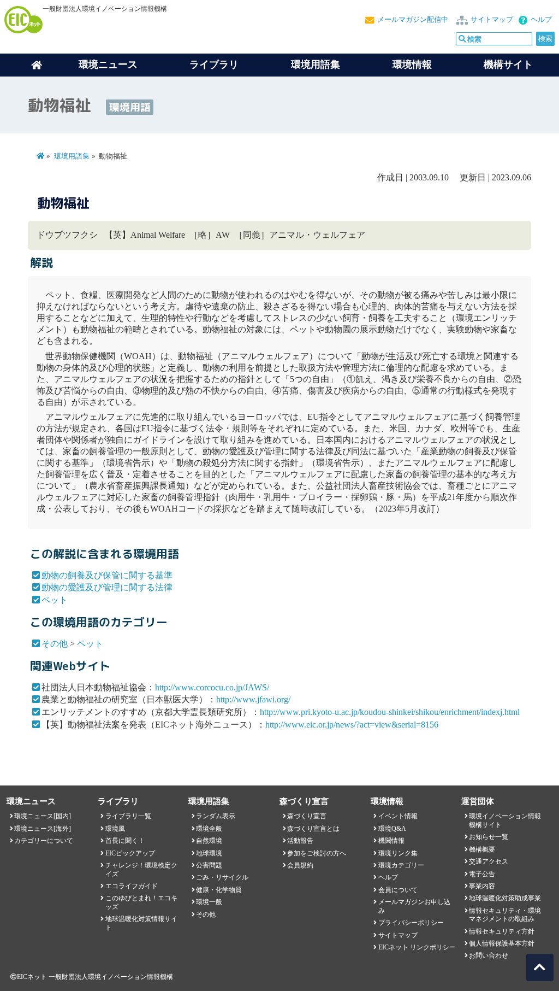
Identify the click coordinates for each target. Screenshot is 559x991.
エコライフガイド (131, 886)
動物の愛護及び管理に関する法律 (107, 587)
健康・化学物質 (219, 890)
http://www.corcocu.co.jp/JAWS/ (212, 687)
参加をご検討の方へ (316, 853)
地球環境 (209, 853)
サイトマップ (492, 20)
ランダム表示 (215, 816)
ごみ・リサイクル (222, 877)
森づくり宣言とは (313, 828)
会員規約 (300, 865)
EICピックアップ (130, 853)
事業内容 (482, 886)
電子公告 (482, 874)
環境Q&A (392, 828)
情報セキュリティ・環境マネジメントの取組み (505, 915)
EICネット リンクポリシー (417, 947)
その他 (54, 643)
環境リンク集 (398, 853)
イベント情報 (398, 816)
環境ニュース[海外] (42, 828)
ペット (54, 600)
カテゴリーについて (43, 841)
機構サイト (508, 64)
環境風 (115, 828)
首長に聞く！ (125, 841)
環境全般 (209, 828)
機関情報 (391, 841)
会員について (398, 890)
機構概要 (482, 849)
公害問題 (209, 865)
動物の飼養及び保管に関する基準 (107, 575)
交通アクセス (488, 861)
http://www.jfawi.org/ (253, 699)
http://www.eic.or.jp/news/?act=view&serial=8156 (351, 724)
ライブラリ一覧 (128, 816)
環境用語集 (315, 64)
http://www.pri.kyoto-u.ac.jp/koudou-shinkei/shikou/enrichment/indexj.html (390, 712)
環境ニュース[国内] (42, 816)
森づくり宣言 (306, 816)
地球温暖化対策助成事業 (505, 898)
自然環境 (209, 841)
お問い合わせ (488, 955)
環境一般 (209, 902)
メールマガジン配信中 (412, 20)
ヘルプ (541, 20)
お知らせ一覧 (488, 837)
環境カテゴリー (401, 865)
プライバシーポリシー (411, 923)
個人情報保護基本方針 (501, 943)
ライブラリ (214, 64)
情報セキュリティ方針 (501, 931)
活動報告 (300, 841)
